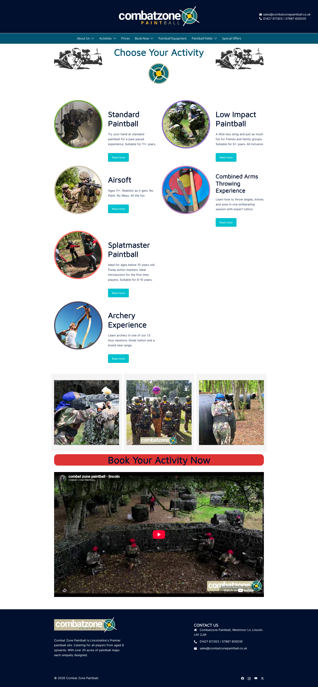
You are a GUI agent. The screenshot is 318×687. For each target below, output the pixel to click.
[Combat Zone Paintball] (159, 16)
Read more (118, 157)
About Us (83, 38)
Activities (105, 38)
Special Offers (231, 38)
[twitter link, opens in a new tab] (262, 678)
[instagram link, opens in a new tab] (249, 678)
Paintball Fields (202, 38)
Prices (125, 38)
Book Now (142, 38)
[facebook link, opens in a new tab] (242, 678)
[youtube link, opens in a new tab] (255, 678)
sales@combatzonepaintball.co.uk (223, 648)
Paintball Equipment (172, 38)
